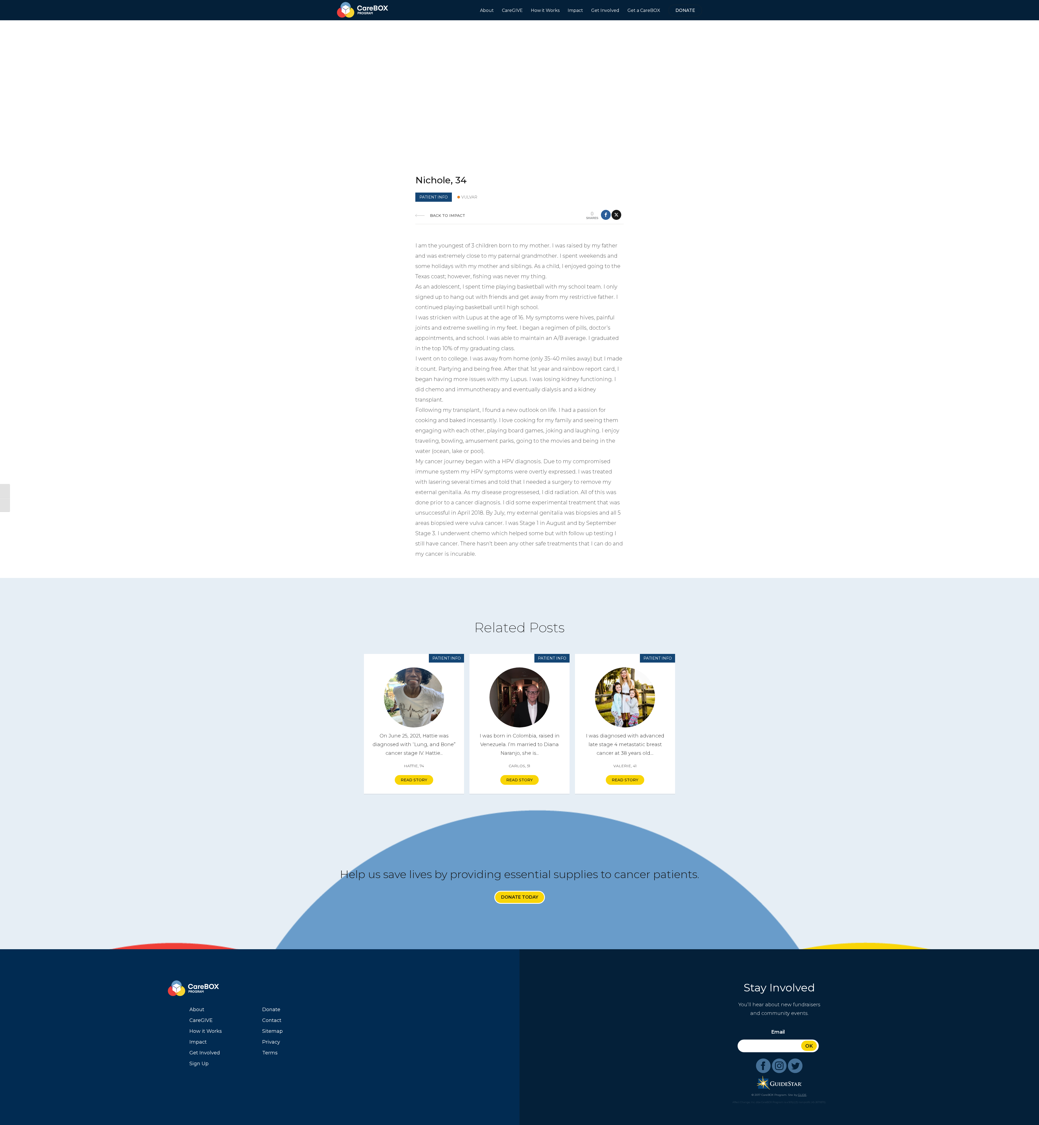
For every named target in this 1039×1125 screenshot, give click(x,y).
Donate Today (519, 897)
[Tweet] (616, 215)
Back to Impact (447, 215)
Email (778, 1032)
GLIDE (802, 1095)
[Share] (606, 215)
